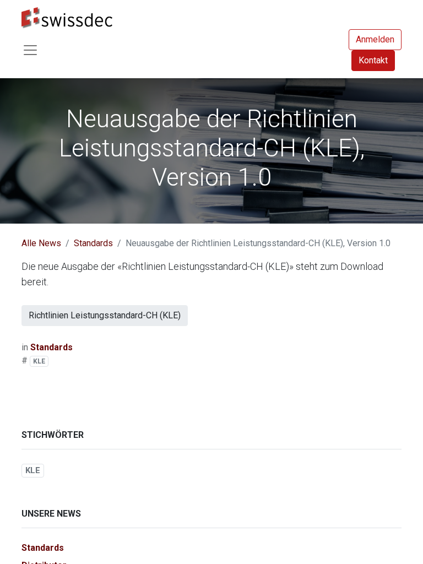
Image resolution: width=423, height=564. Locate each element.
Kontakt (373, 60)
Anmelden (375, 39)
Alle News (41, 243)
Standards (93, 243)
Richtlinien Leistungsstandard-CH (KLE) (105, 315)
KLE (39, 361)
